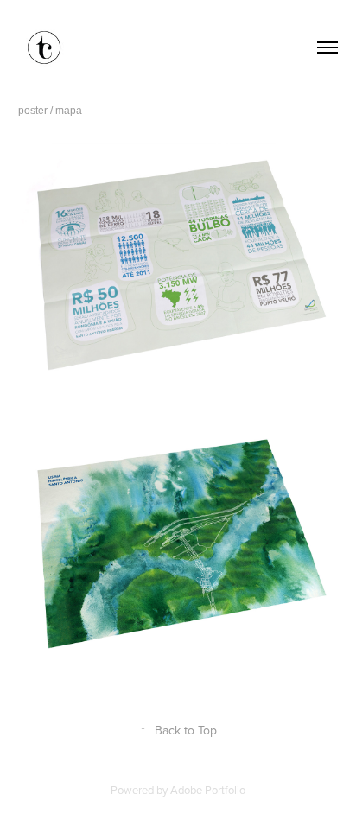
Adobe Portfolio (207, 790)
